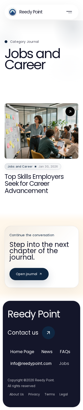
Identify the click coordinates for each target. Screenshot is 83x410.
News (47, 351)
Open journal (26, 274)
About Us (16, 394)
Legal (63, 394)
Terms (49, 394)
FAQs (65, 351)
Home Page (22, 351)
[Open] (69, 12)
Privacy (34, 394)
